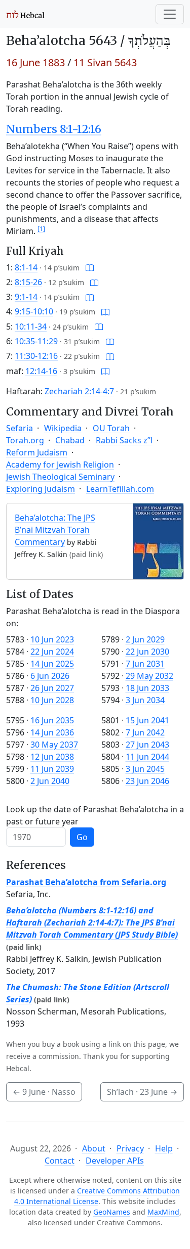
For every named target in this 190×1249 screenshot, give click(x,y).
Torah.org (25, 440)
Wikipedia (63, 428)
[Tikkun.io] (90, 267)
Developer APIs (115, 1160)
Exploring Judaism (40, 488)
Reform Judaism (36, 452)
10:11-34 (31, 326)
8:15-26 (28, 282)
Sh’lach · (142, 1091)
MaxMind (163, 1212)
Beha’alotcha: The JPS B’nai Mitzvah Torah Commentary (55, 529)
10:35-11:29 (36, 341)
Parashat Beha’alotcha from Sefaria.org (86, 882)
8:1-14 (26, 267)
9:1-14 (26, 296)
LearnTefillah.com (120, 488)
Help (164, 1148)
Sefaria (19, 428)
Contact (59, 1160)
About (93, 1148)
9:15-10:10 (34, 311)
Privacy (130, 1148)
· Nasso (44, 1091)
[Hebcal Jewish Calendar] (25, 14)
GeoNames (111, 1212)
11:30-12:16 (36, 355)
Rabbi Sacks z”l (124, 440)
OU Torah (111, 428)
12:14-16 (41, 371)
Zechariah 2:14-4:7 (79, 391)
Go (82, 837)
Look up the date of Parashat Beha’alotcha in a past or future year (95, 815)
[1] (41, 228)
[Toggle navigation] (170, 14)
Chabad (70, 440)
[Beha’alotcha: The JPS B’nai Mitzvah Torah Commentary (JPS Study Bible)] (158, 540)
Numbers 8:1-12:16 (53, 129)
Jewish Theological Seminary (60, 476)
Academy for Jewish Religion (60, 464)
